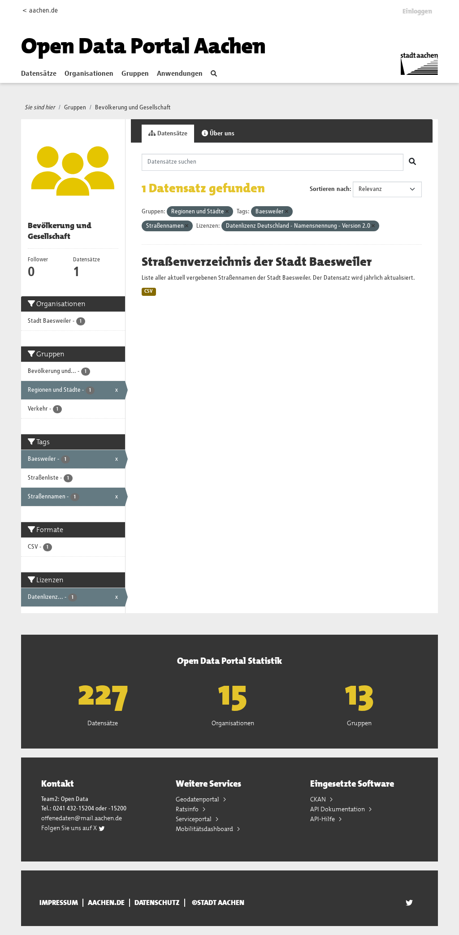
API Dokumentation (338, 809)
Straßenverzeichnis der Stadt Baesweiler (257, 262)
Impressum (58, 903)
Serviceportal (194, 819)
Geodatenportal (198, 799)
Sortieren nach (330, 189)
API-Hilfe (323, 819)
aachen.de (106, 903)
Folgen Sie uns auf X (69, 828)
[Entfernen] (227, 211)
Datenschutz (157, 903)
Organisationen (89, 74)
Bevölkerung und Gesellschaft (133, 107)
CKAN (318, 799)
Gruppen (135, 74)
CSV (148, 291)
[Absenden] (412, 162)
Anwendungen (180, 74)
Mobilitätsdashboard (205, 829)
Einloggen (417, 11)
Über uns (221, 133)
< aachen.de (40, 10)
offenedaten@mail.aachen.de (81, 818)
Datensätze (38, 74)
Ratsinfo (188, 809)
